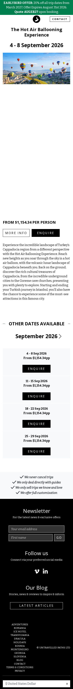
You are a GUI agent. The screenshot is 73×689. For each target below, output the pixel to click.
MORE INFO (16, 233)
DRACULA (19, 638)
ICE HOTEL (19, 631)
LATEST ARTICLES (36, 606)
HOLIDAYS (19, 642)
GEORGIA (19, 653)
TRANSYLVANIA (19, 635)
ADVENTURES (20, 624)
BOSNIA (20, 645)
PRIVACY (20, 670)
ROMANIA (20, 628)
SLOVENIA (20, 656)
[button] (60, 336)
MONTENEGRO (20, 649)
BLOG (19, 660)
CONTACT (60, 19)
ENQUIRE (45, 233)
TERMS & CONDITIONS (19, 667)
